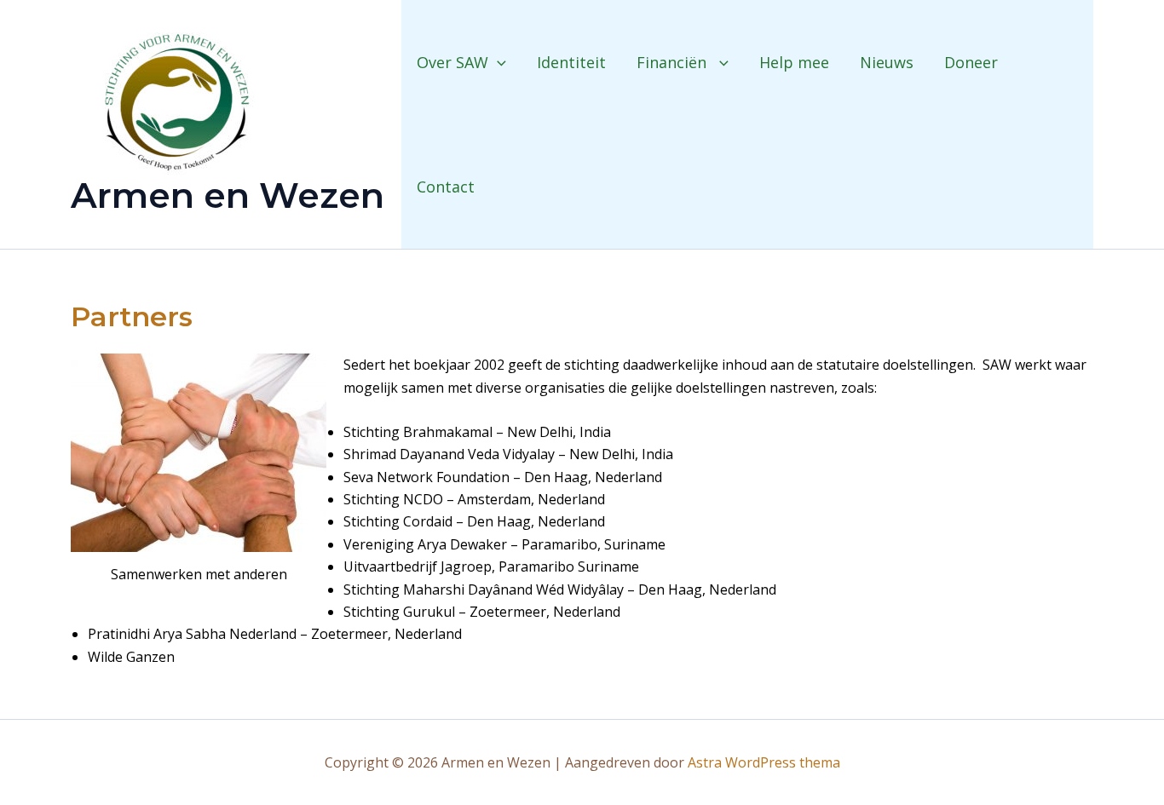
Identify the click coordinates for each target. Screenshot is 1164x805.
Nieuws (886, 62)
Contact (446, 186)
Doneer (971, 62)
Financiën (674, 62)
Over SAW (452, 62)
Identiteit (571, 62)
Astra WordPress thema (764, 762)
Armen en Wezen (227, 195)
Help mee (794, 62)
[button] (497, 62)
